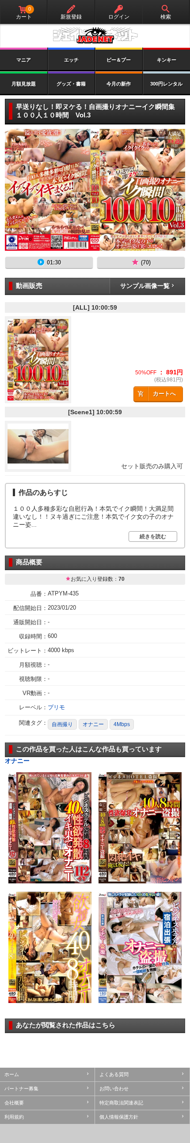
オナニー (93, 724)
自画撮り (62, 724)
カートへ (164, 393)
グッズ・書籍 (71, 83)
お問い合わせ (114, 1088)
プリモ (56, 707)
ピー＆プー (118, 59)
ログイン (118, 17)
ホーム (11, 1074)
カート (24, 13)
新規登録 (71, 17)
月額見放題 (23, 83)
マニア (23, 59)
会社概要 (14, 1102)
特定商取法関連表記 (121, 1102)
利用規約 (14, 1117)
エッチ (71, 59)
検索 (165, 17)
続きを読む (153, 536)
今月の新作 (118, 83)
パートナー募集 (21, 1088)
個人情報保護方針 (118, 1117)
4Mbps (122, 724)
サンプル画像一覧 (145, 285)
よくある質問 (114, 1074)
